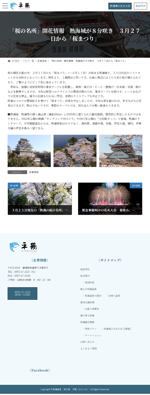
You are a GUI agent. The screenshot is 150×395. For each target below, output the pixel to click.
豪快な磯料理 (87, 302)
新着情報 (33, 172)
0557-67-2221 (22, 293)
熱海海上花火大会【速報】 (118, 328)
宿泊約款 (89, 282)
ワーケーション (93, 335)
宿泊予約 (141, 6)
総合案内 (85, 275)
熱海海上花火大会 (120, 6)
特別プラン (91, 328)
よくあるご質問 (88, 348)
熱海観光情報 (87, 322)
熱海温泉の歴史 (93, 295)
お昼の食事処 (92, 309)
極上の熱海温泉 (88, 289)
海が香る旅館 (87, 315)
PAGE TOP (142, 379)
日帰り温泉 (114, 295)
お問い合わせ (87, 341)
